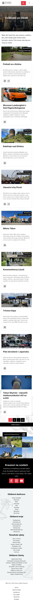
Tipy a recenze (17, 539)
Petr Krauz (15, 583)
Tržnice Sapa (9, 310)
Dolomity (16, 507)
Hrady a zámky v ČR (16, 544)
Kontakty (16, 599)
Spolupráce (16, 592)
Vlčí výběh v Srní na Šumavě (16, 566)
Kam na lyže (16, 550)
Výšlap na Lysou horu (16, 570)
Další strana (16, 424)
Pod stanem (16, 540)
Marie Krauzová (23, 583)
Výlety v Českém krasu (16, 574)
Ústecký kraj (16, 528)
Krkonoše (16, 504)
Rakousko (16, 500)
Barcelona (16, 511)
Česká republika (16, 498)
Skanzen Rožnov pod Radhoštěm (16, 572)
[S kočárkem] (8, 81)
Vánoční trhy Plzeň (12, 187)
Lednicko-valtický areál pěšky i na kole (16, 563)
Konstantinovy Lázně (13, 269)
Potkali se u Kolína (12, 64)
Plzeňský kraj (27, 130)
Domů (16, 587)
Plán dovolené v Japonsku (16, 351)
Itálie (29, 89)
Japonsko (28, 335)
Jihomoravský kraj (16, 524)
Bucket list (16, 597)
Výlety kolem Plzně (16, 559)
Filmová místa (16, 542)
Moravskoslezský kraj (16, 530)
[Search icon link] (23, 3)
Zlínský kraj (16, 531)
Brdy (16, 502)
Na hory (16, 552)
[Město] (4, 81)
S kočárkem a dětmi (16, 548)
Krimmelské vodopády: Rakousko (16, 561)
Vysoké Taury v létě (16, 568)
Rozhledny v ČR (16, 546)
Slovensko (16, 513)
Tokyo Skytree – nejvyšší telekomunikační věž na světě (15, 395)
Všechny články (16, 590)
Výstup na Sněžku (16, 565)
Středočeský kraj (27, 48)
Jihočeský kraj (27, 212)
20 (23, 420)
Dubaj (16, 509)
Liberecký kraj (16, 526)
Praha (29, 294)
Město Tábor (9, 228)
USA (16, 505)
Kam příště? (16, 594)
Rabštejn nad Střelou (13, 146)
